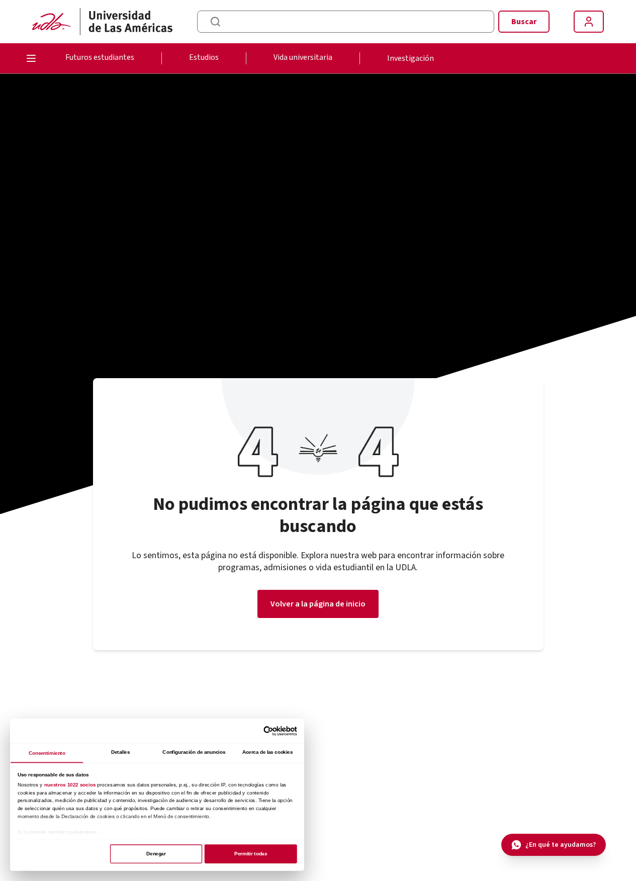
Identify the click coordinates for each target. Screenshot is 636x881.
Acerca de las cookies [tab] (267, 752)
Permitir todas (250, 853)
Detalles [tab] (120, 752)
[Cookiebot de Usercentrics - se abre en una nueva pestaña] (268, 731)
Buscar (523, 21)
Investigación (410, 58)
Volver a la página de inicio (318, 603)
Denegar (155, 853)
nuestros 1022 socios (70, 784)
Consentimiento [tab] (47, 753)
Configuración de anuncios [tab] (193, 752)
